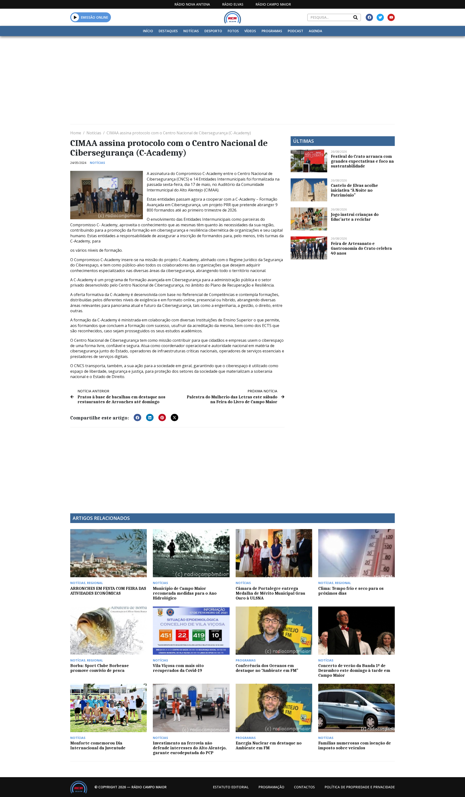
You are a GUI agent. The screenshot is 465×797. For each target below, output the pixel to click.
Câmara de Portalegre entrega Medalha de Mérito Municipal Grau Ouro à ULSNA (270, 593)
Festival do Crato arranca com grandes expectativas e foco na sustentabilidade (362, 161)
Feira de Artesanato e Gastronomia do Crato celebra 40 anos (361, 248)
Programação (271, 787)
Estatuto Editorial (231, 787)
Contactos (304, 787)
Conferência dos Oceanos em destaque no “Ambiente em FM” (267, 668)
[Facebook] (369, 17)
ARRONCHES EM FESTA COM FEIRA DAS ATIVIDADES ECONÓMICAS (108, 591)
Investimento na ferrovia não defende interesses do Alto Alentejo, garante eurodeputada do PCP (189, 748)
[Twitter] (380, 17)
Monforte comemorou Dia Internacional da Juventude (97, 745)
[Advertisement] (232, 72)
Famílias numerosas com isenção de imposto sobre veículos (354, 745)
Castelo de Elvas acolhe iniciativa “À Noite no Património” (354, 190)
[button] (75, 17)
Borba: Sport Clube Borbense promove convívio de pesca (99, 668)
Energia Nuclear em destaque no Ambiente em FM (269, 745)
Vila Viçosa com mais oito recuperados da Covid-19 (178, 668)
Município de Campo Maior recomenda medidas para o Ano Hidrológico (185, 593)
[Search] (355, 17)
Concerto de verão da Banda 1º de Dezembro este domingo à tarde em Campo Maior (354, 670)
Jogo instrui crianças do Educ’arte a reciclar (355, 217)
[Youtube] (391, 17)
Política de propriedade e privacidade (360, 787)
